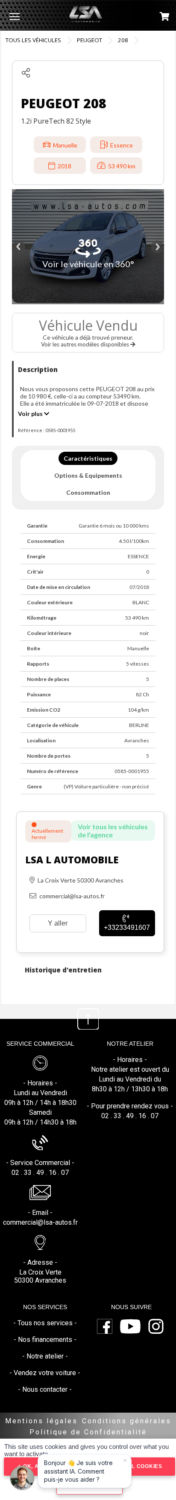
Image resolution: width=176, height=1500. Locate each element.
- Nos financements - (45, 1340)
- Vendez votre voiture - (44, 1373)
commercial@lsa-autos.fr (40, 1222)
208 (123, 40)
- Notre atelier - (45, 1356)
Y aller (57, 923)
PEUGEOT (89, 40)
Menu (15, 16)
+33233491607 (127, 927)
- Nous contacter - (45, 1389)
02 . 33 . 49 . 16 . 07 (40, 1172)
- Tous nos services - (45, 1323)
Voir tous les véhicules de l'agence (113, 830)
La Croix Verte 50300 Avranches (40, 1276)
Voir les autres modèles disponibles (85, 344)
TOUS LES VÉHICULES (33, 40)
